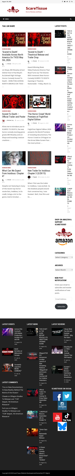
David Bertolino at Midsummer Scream (18, 352)
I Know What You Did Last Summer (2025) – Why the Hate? (68, 333)
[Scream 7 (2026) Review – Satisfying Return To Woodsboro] (57, 367)
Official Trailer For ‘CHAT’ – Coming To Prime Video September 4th (43, 396)
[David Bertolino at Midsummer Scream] (7, 349)
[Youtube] (65, 1)
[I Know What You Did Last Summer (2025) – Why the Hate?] (57, 329)
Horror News (6, 49)
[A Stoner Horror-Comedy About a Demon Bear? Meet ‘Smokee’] (32, 448)
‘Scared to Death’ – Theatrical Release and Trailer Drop (38, 55)
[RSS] (72, 1)
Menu (7, 19)
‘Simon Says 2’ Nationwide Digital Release (43, 433)
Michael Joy (10, 120)
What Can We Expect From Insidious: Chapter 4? (13, 173)
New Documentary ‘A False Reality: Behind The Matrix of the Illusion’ (12, 390)
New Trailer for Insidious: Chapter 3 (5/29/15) (39, 172)
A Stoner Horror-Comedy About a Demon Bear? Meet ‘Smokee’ (43, 453)
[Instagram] (70, 1)
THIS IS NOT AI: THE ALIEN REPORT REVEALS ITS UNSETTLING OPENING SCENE (70, 42)
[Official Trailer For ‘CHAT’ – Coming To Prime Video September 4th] (60, 157)
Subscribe (61, 306)
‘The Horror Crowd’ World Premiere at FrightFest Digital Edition (39, 117)
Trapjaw (35, 177)
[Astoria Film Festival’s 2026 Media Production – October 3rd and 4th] (60, 125)
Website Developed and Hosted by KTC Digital (35, 473)
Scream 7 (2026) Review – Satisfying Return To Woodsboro (68, 372)
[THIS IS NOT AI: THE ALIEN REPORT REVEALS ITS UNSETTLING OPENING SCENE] (60, 31)
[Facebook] (63, 1)
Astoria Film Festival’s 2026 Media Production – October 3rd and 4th (70, 134)
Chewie (9, 64)
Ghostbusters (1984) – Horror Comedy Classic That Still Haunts (68, 352)
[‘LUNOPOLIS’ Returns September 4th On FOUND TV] (60, 189)
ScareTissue (36, 8)
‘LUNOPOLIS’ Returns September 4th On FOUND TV (69, 196)
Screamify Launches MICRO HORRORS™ (18, 368)
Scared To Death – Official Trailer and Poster (13, 115)
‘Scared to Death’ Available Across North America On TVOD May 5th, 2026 (12, 56)
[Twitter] (67, 1)
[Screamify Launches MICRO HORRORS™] (7, 365)
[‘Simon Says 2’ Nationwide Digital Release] (32, 430)
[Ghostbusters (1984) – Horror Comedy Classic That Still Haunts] (57, 347)
